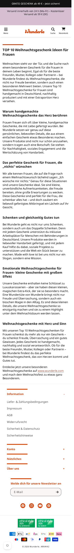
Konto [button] (11, 449)
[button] (5, 31)
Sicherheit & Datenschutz (23, 429)
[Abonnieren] (57, 492)
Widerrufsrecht (17, 422)
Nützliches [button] (14, 459)
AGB (9, 415)
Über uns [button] (13, 468)
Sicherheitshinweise (20, 435)
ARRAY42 (45, 546)
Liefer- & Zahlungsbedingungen (27, 402)
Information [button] (15, 394)
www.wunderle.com (51, 371)
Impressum (14, 408)
